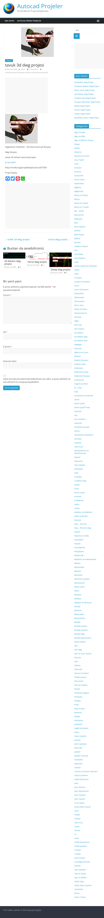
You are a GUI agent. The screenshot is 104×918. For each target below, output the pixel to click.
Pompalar (78, 697)
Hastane (77, 443)
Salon (76, 732)
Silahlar (77, 767)
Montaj (77, 606)
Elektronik (78, 368)
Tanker (77, 814)
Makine (77, 563)
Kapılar (77, 532)
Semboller (78, 759)
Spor (76, 783)
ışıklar (76, 504)
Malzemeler (79, 567)
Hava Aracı (78, 446)
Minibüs (77, 594)
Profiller (77, 701)
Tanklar (77, 818)
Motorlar (78, 610)
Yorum (7, 295)
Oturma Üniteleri (81, 673)
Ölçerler (77, 657)
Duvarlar (78, 348)
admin (23, 69)
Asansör (77, 171)
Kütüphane (79, 551)
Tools (76, 838)
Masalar (77, 571)
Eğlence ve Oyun (81, 352)
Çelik (76, 262)
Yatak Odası (79, 881)
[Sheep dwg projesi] (60, 254)
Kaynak (77, 543)
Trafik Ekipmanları (82, 842)
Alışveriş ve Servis (81, 156)
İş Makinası (79, 500)
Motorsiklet (79, 614)
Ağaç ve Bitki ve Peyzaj (83, 140)
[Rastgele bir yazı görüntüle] (98, 20)
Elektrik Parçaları (81, 360)
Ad (5, 332)
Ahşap (77, 144)
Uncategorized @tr (82, 862)
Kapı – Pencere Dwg (82, 528)
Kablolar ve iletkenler (83, 512)
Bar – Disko (79, 211)
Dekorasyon (79, 297)
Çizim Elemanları (81, 289)
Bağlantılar (79, 191)
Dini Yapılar (79, 329)
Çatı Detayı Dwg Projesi (84, 94)
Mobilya (77, 598)
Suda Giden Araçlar (82, 807)
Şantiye (77, 740)
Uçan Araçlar (79, 858)
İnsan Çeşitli (79, 492)
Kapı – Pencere (80, 524)
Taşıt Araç (78, 822)
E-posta (7, 346)
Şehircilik (78, 748)
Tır (75, 834)
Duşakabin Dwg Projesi (84, 82)
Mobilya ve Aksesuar (83, 602)
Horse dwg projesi (59, 239)
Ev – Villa (78, 388)
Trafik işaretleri (80, 846)
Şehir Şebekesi (80, 744)
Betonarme (79, 215)
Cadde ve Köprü (81, 246)
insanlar (77, 496)
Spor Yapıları (79, 799)
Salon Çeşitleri (80, 736)
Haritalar (78, 439)
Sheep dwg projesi (60, 269)
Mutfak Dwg (79, 634)
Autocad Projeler (40, 6)
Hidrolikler (78, 469)
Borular (77, 242)
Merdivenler (79, 583)
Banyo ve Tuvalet (81, 207)
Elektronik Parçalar (82, 376)
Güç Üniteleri (79, 419)
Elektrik (77, 356)
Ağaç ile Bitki (79, 132)
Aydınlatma (79, 183)
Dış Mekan (78, 333)
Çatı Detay (78, 254)
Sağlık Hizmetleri (81, 728)
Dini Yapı (78, 325)
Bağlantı (77, 187)
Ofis (76, 646)
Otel (76, 661)
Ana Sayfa (9, 21)
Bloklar (77, 238)
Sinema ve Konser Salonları (86, 771)
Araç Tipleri (79, 160)
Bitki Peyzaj (79, 234)
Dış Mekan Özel (81, 340)
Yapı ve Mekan (80, 877)
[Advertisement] (26, 95)
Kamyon (77, 520)
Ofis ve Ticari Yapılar (83, 653)
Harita (77, 431)
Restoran (78, 712)
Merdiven (78, 575)
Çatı (76, 250)
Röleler (77, 716)
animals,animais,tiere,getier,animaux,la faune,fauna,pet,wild (26, 72)
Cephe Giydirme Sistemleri (85, 266)
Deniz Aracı (79, 305)
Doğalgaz (78, 344)
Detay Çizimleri (80, 309)
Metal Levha (79, 587)
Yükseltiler (78, 889)
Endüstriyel (79, 380)
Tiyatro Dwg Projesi (82, 114)
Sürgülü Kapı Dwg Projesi (85, 98)
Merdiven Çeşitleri (82, 579)
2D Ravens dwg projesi (12, 262)
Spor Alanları (79, 787)
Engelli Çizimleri (81, 384)
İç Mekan (78, 477)
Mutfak (77, 622)
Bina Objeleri (79, 226)
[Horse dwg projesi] (37, 254)
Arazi (76, 164)
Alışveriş (77, 152)
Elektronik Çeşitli (81, 372)
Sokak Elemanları (81, 779)
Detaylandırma (80, 313)
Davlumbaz (79, 293)
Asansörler (78, 175)
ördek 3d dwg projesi (17, 239)
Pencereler (78, 681)
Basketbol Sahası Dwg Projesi (86, 117)
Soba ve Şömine (81, 775)
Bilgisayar (78, 219)
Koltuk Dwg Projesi (82, 106)
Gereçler (78, 411)
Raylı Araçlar (79, 708)
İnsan (76, 488)
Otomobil (78, 669)
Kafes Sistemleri (81, 516)
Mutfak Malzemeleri (82, 638)
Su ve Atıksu (79, 803)
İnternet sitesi (9, 361)
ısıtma (77, 508)
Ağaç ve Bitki (79, 136)
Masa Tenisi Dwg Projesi (84, 90)
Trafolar (77, 850)
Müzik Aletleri (80, 642)
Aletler (77, 148)
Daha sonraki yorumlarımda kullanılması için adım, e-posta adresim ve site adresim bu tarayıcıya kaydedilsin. (36, 380)
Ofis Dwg (78, 649)
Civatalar (78, 278)
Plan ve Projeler (81, 685)
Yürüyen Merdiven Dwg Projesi (87, 102)
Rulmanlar (78, 720)
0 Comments (33, 69)
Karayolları (78, 539)
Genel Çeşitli (79, 403)
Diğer (76, 321)
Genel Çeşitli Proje (82, 407)
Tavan (76, 826)
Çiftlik (76, 270)
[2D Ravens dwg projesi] (14, 254)
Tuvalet (77, 854)
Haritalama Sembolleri (83, 435)
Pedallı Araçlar (80, 677)
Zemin (77, 893)
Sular (76, 811)
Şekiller (77, 752)
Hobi (76, 473)
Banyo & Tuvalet (81, 203)
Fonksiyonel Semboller (83, 395)
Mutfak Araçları (80, 626)
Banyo (77, 199)
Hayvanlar (78, 461)
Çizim (76, 285)
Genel (76, 399)
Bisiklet (77, 230)
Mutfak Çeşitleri (81, 630)
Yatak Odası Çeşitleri (83, 885)
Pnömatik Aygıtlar (81, 693)
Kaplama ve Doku (81, 536)
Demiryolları (79, 301)
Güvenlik (78, 423)
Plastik (77, 689)
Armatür (77, 168)
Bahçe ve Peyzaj (81, 195)
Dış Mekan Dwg (80, 336)
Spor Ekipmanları (81, 791)
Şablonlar (78, 724)
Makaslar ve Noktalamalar (85, 559)
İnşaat (77, 484)
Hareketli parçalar (82, 427)
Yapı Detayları (80, 869)
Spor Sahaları (80, 795)
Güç (76, 415)
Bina (76, 223)
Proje (76, 704)
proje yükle (10, 162)
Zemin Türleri (80, 897)
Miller (76, 591)
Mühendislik (79, 618)
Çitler (76, 274)
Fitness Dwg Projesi (82, 110)
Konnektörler (79, 547)
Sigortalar (78, 763)
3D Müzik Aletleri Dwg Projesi (86, 86)
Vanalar (77, 866)
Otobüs (77, 665)
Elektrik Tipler (80, 364)
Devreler (78, 317)
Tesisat (77, 830)
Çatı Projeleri (79, 258)
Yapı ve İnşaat (80, 873)
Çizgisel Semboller (82, 281)
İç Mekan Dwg (80, 481)
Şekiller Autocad (81, 756)
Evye (76, 391)
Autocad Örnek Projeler (29, 21)
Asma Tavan (79, 179)
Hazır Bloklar (79, 465)
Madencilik (79, 555)
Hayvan (9, 60)
